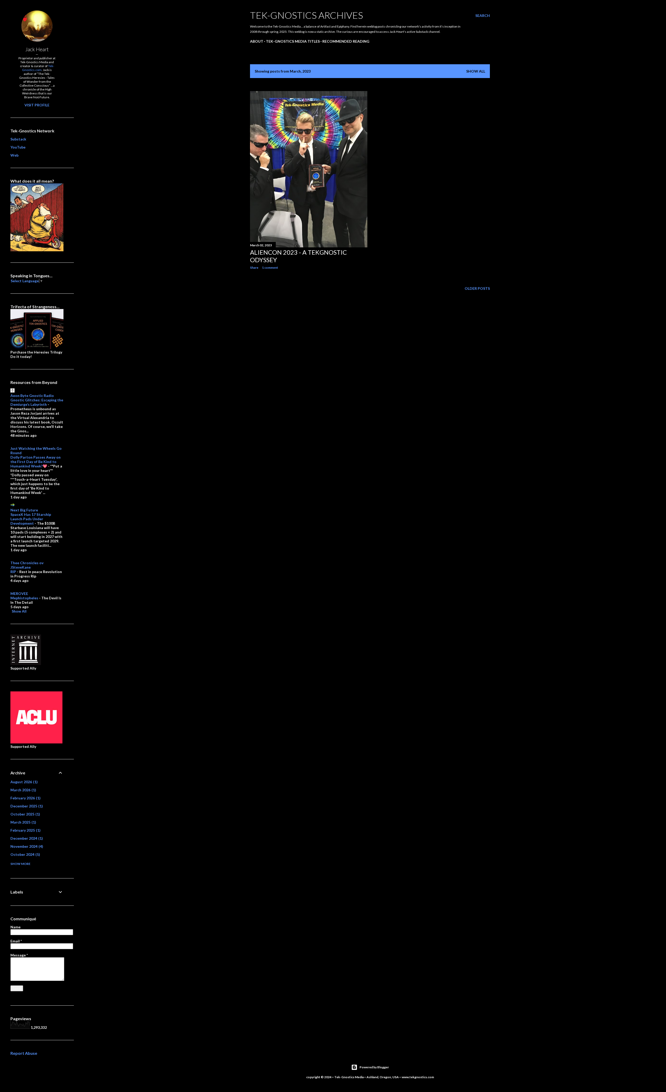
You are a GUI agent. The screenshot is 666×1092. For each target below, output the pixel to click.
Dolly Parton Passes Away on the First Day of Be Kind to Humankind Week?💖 (35, 461)
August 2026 (23, 782)
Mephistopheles (24, 598)
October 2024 (24, 854)
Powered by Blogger (374, 1067)
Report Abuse (23, 1053)
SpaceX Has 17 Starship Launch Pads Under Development (30, 518)
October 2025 (24, 814)
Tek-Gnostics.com (38, 68)
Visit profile (36, 105)
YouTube (17, 147)
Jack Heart (37, 49)
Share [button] (254, 267)
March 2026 (22, 790)
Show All (19, 611)
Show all (475, 71)
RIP (13, 571)
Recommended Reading (345, 41)
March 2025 (22, 822)
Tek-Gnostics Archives (306, 15)
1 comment (270, 267)
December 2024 (26, 838)
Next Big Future (24, 510)
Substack (18, 139)
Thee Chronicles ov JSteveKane (26, 565)
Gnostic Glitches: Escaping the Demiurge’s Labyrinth (36, 402)
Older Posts (477, 288)
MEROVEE (19, 593)
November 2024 (26, 846)
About (256, 41)
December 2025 (26, 806)
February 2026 (24, 798)
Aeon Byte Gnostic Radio (32, 395)
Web (14, 155)
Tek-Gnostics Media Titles (293, 41)
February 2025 (24, 830)
